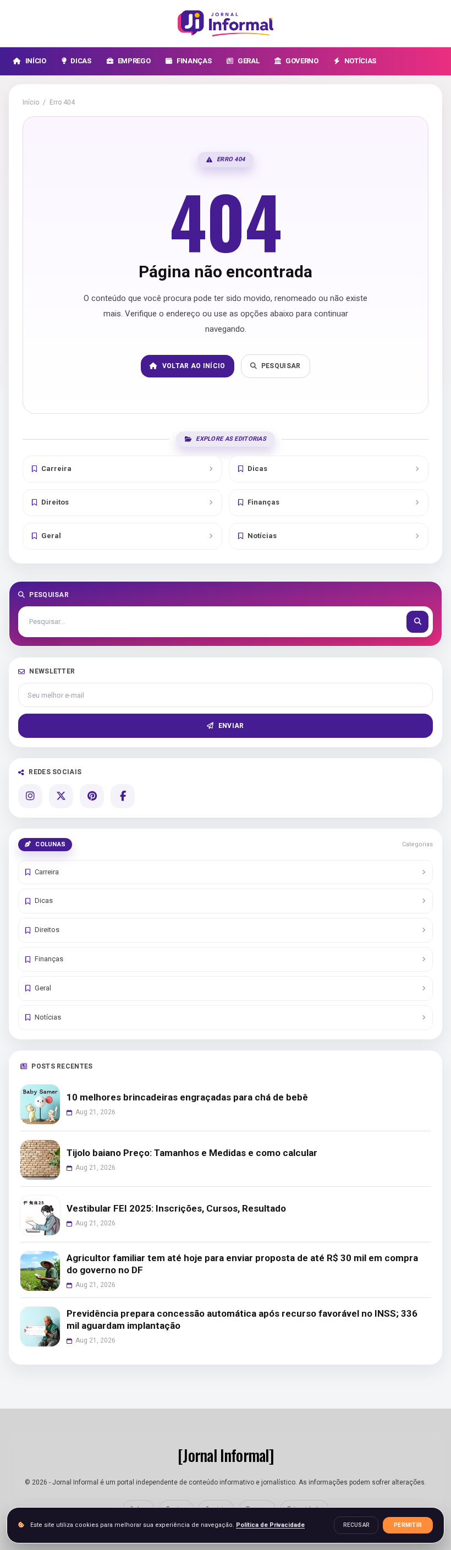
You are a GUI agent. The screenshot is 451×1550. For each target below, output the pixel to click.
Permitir (408, 1525)
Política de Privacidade (270, 1525)
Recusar (356, 1525)
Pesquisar (281, 366)
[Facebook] (123, 796)
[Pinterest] (92, 796)
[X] (61, 796)
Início (31, 102)
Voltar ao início (194, 366)
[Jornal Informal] (225, 23)
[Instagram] (30, 796)
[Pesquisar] (417, 622)
